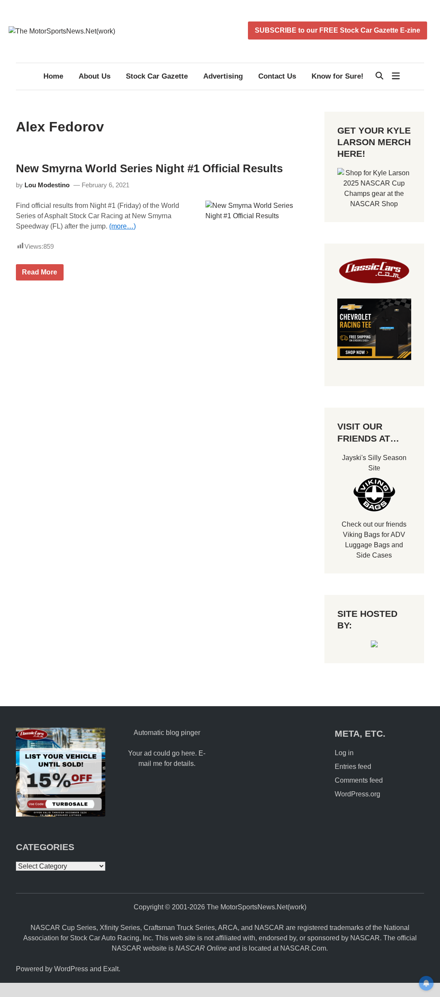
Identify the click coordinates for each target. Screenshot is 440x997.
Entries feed (353, 766)
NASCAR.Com (303, 948)
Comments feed (359, 780)
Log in (344, 752)
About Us (94, 76)
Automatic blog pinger (167, 732)
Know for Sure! (338, 76)
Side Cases (374, 555)
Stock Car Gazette (157, 76)
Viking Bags (361, 534)
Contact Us (277, 76)
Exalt (111, 969)
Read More (39, 274)
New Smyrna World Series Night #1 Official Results (149, 168)
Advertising (223, 76)
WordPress (71, 969)
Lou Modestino (47, 185)
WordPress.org (357, 794)
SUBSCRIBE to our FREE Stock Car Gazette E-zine (337, 30)
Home (53, 76)
